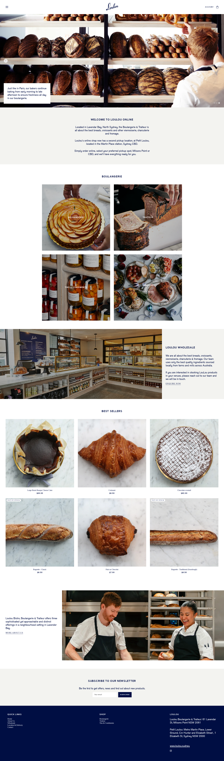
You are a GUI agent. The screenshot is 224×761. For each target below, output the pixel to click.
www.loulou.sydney (180, 746)
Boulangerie (104, 719)
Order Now (14, 99)
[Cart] (217, 7)
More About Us (14, 633)
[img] (171, 751)
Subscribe (125, 695)
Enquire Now (173, 384)
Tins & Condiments (107, 723)
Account (209, 7)
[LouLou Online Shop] (112, 7)
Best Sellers (112, 411)
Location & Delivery (15, 725)
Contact (10, 727)
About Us (11, 721)
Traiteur (102, 721)
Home (9, 719)
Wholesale (11, 723)
